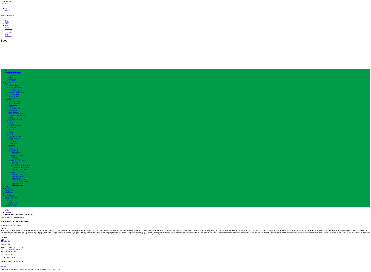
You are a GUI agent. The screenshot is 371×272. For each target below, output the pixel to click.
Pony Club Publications (16, 91)
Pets (6, 193)
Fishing (11, 77)
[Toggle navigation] (1, 17)
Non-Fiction (16, 178)
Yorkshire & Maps (10, 206)
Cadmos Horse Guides (19, 171)
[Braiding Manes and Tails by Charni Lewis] (15, 217)
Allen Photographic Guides (20, 167)
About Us (11, 30)
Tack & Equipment (14, 103)
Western (11, 120)
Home (6, 20)
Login (6, 8)
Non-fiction (12, 89)
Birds (10, 200)
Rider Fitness (13, 143)
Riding (11, 117)
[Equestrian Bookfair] (8, 15)
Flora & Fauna (13, 202)
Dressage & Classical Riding (17, 160)
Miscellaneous (13, 110)
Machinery (12, 80)
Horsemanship (13, 141)
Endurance (12, 145)
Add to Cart (6, 241)
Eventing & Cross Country (17, 155)
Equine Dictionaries (15, 136)
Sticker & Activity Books (16, 93)
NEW (6, 70)
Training (14, 153)
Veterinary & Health (15, 101)
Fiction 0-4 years (14, 96)
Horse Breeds (13, 105)
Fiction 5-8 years (14, 94)
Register (7, 10)
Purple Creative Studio (49, 269)
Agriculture (12, 75)
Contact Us (8, 36)
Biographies (8, 82)
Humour (11, 131)
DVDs (7, 27)
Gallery (7, 34)
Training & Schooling (15, 119)
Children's (8, 84)
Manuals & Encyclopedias (17, 115)
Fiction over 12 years (15, 87)
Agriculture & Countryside (13, 72)
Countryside (12, 79)
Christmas (12, 98)
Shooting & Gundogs (15, 73)
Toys (6, 23)
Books (7, 22)
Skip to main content (7, 1)
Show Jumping (13, 150)
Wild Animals (13, 204)
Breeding (11, 124)
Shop (6, 209)
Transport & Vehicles (11, 197)
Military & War (13, 148)
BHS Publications (14, 138)
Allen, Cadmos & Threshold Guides (20, 166)
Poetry (10, 146)
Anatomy (11, 122)
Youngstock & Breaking (16, 126)
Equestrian (8, 99)
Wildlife (7, 199)
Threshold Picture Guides (20, 169)
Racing (11, 132)
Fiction (11, 134)
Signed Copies (9, 195)
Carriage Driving (14, 112)
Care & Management (15, 108)
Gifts (6, 25)
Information (8, 29)
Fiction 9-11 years (14, 86)
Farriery (11, 106)
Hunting (11, 139)
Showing (11, 129)
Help (10, 32)
